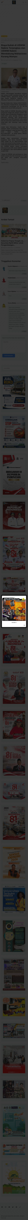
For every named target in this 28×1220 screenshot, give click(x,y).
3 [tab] (15, 622)
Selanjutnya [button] (24, 609)
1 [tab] (12, 622)
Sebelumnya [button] (4, 609)
